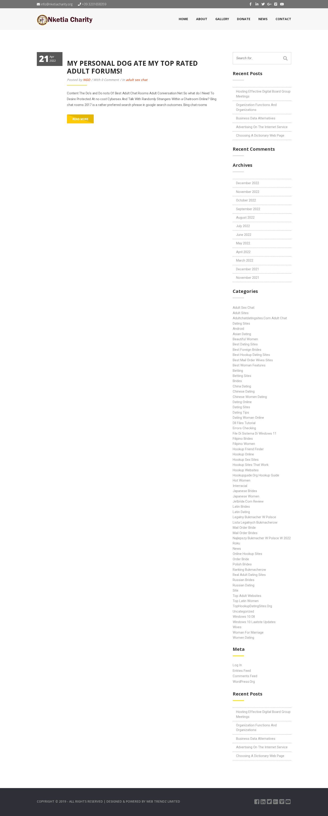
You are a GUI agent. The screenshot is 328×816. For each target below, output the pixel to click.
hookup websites (246, 470)
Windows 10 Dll (244, 617)
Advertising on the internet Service (262, 127)
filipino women (244, 444)
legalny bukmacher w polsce (254, 517)
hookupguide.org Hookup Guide (256, 475)
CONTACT (283, 19)
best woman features (249, 365)
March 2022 (244, 260)
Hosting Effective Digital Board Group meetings (263, 93)
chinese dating (244, 391)
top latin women (246, 601)
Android (238, 329)
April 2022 (243, 252)
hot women (241, 480)
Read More (80, 119)
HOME (183, 19)
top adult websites (247, 596)
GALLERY (222, 19)
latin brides (241, 507)
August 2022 (245, 218)
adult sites (241, 313)
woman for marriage (248, 632)
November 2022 (247, 192)
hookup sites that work (250, 465)
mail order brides (245, 533)
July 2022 (243, 226)
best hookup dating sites (251, 355)
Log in (237, 665)
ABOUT (201, 19)
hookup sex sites (246, 460)
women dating (243, 638)
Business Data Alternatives (255, 118)
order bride (241, 559)
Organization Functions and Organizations (256, 107)
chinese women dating (250, 397)
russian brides (243, 580)
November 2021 (247, 278)
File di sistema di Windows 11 (254, 433)
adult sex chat (136, 80)
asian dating (242, 334)
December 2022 (247, 183)
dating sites (241, 407)
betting (238, 371)
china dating (242, 386)
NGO (86, 80)
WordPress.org (244, 682)
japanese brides (245, 491)
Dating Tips (241, 412)
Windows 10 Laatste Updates (254, 622)
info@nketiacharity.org (56, 4)
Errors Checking (244, 428)
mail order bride (244, 528)
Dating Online (242, 402)
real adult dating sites (249, 575)
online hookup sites (247, 554)
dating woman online (248, 418)
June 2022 (243, 235)
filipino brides (243, 439)
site (235, 590)
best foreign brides (247, 350)
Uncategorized (243, 611)
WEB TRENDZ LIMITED (163, 801)
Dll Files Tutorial (244, 423)
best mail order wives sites (253, 360)
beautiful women (245, 339)
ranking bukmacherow (249, 570)
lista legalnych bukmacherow (255, 522)
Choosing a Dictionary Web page (260, 135)
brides (237, 381)
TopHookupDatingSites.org (252, 606)
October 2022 (246, 200)
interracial (240, 486)
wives (237, 627)
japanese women (246, 496)
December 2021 (247, 269)
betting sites (242, 376)
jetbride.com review (248, 501)
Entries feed (242, 671)
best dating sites (245, 344)
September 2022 (248, 209)
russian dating (243, 585)
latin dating (241, 512)
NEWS (263, 19)
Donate (243, 19)
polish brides (242, 564)
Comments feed (245, 676)
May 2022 (243, 243)
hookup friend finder (248, 449)
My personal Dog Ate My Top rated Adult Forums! (132, 67)
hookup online (243, 454)
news (237, 549)
